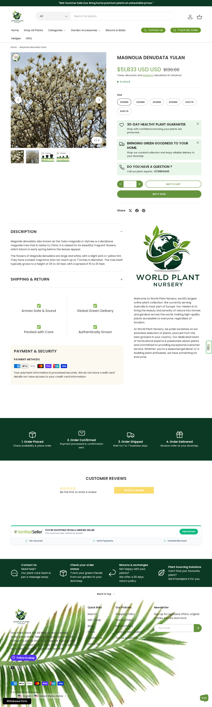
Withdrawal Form (17, 701)
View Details (188, 531)
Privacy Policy (124, 620)
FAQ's (91, 632)
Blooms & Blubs (116, 30)
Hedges (16, 38)
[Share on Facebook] (137, 210)
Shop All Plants (33, 30)
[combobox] (105, 16)
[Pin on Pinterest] (143, 210)
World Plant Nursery (28, 692)
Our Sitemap (96, 650)
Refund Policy (124, 626)
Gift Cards (94, 620)
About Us (93, 644)
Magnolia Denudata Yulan (33, 47)
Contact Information (129, 632)
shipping (148, 75)
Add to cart (173, 184)
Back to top (104, 594)
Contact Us (95, 638)
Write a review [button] (134, 490)
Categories (55, 30)
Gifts (29, 38)
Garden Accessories (84, 30)
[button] (209, 347)
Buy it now (159, 194)
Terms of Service (127, 638)
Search (92, 614)
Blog (90, 626)
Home (15, 30)
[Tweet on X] (130, 210)
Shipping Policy (125, 614)
